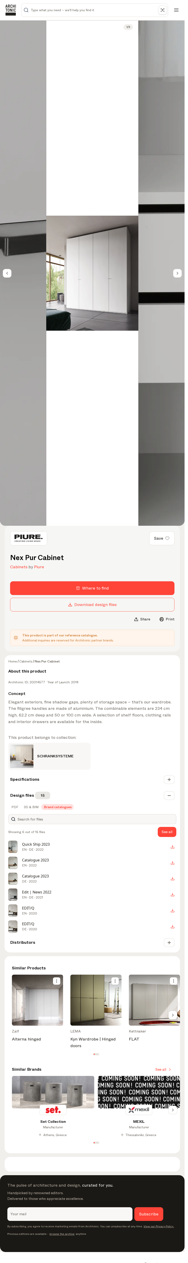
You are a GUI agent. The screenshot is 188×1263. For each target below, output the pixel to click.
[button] (94, 1054)
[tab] (14, 807)
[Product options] (56, 981)
